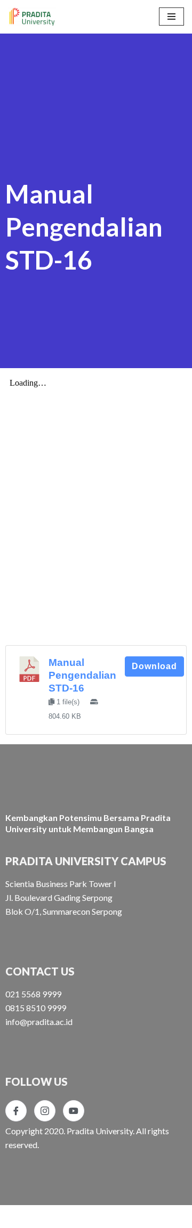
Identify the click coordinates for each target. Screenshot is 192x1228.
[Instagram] (44, 1110)
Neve (18, 1216)
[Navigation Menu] (171, 16)
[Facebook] (16, 1110)
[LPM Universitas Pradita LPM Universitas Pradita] (32, 16)
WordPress (103, 1216)
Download (154, 666)
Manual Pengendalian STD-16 (82, 675)
